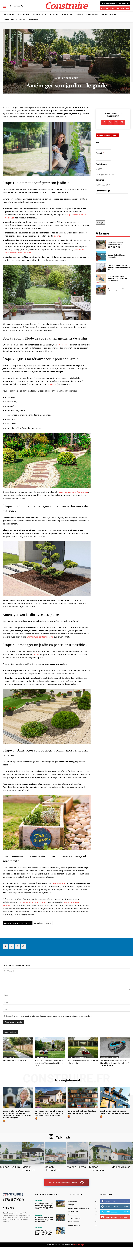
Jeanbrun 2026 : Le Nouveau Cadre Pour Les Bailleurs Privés (114, 1112)
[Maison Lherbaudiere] (55, 1153)
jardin (48, 923)
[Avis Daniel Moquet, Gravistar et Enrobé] (101, 244)
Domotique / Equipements (77, 1057)
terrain (36, 654)
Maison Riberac (76, 1166)
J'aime (126, 1201)
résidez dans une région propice (73, 492)
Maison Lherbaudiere (52, 1168)
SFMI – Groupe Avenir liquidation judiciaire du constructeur (117, 278)
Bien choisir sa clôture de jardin (14, 1060)
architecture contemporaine (40, 637)
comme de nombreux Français (32, 902)
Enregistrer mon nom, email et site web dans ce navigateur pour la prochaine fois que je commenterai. (49, 1016)
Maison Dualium (10, 1166)
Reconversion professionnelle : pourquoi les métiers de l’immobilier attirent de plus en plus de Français (17, 1114)
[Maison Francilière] (33, 1153)
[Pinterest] (116, 122)
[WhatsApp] (122, 122)
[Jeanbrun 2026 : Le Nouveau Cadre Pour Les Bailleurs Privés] (115, 1097)
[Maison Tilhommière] (100, 1153)
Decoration (38, 1215)
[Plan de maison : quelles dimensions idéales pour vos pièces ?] (101, 267)
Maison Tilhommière (97, 1168)
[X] (110, 122)
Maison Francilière (28, 1168)
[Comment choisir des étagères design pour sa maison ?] (83, 1097)
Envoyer (100, 222)
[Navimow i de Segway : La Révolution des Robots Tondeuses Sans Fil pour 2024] (50, 1047)
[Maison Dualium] (11, 1153)
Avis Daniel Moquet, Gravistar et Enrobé (115, 244)
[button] (17, 6)
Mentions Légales (79, 1245)
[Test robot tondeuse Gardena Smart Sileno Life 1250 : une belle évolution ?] (115, 1047)
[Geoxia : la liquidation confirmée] (101, 256)
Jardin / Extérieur (66, 78)
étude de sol (63, 345)
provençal (51, 384)
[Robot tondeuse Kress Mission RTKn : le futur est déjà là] (83, 1047)
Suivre (126, 1206)
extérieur (38, 923)
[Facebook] (104, 122)
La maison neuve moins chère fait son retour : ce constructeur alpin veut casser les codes (50, 1113)
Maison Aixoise (120, 1166)
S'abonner (124, 1217)
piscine (57, 236)
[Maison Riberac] (78, 1153)
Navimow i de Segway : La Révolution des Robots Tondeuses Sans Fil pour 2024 (49, 1063)
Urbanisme (38, 1200)
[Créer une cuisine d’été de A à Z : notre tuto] (101, 290)
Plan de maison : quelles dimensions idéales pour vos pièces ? (119, 267)
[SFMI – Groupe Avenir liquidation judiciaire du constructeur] (101, 278)
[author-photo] (4, 1120)
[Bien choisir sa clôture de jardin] (18, 1047)
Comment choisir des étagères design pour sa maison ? (82, 1112)
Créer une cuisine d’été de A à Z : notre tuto (118, 290)
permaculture (58, 883)
